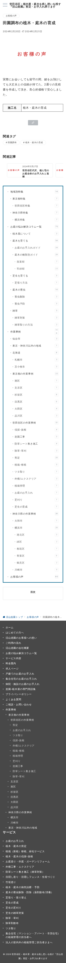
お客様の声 (11, 16)
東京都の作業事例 (35, 373)
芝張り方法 (36, 282)
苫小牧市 (36, 366)
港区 (36, 380)
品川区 (36, 415)
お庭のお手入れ (36, 492)
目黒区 (36, 401)
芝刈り (36, 499)
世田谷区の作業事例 (35, 422)
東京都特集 (34, 198)
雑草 (34, 310)
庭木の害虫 (35, 289)
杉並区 (36, 394)
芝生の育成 (36, 506)
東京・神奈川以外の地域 (34, 345)
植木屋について (34, 233)
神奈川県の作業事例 (35, 513)
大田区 (36, 408)
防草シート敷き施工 (36, 443)
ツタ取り (36, 471)
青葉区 (37, 555)
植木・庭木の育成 (34, 142)
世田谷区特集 (36, 205)
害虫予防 (36, 303)
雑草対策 (36, 317)
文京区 (36, 387)
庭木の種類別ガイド (36, 254)
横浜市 (36, 527)
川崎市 (36, 569)
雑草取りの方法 (36, 324)
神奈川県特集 (34, 212)
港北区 (37, 534)
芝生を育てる (34, 275)
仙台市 (34, 338)
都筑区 (37, 548)
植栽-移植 (36, 464)
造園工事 (36, 436)
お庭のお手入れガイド (36, 247)
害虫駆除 (36, 296)
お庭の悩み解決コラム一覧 (34, 226)
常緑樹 (37, 268)
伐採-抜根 (36, 429)
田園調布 (12, 142)
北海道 (34, 352)
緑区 (37, 541)
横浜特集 (36, 219)
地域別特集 (34, 191)
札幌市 (36, 359)
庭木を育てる (35, 240)
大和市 (36, 520)
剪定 (36, 457)
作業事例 (34, 331)
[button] (33, 122)
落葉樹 (37, 261)
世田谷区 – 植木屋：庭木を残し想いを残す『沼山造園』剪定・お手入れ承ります (35, 5)
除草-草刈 (36, 450)
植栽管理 (36, 485)
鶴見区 (37, 562)
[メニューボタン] (5, 5)
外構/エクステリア (36, 478)
